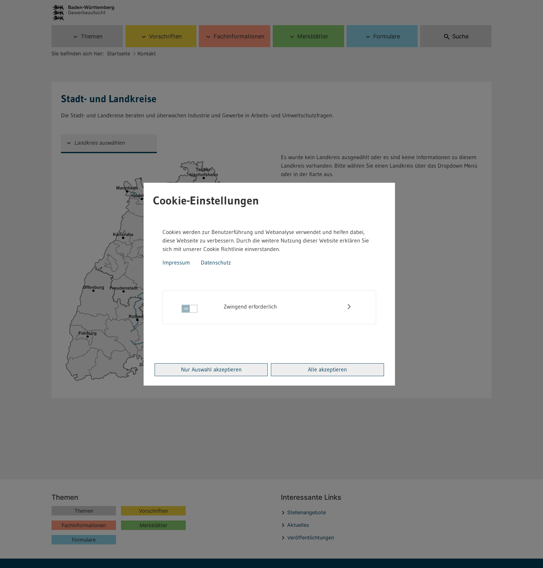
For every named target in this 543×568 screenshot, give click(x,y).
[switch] (189, 311)
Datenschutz (216, 262)
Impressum (176, 262)
